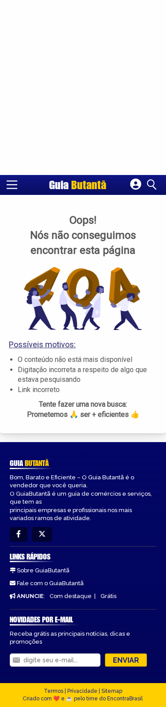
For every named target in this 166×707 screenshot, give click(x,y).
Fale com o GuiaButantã (50, 583)
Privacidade (82, 691)
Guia (77, 184)
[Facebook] (18, 534)
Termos (53, 691)
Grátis (108, 596)
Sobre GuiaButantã (43, 570)
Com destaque (71, 596)
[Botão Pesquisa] (153, 184)
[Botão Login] (135, 185)
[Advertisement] (83, 87)
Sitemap (111, 691)
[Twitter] (42, 534)
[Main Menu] (12, 185)
